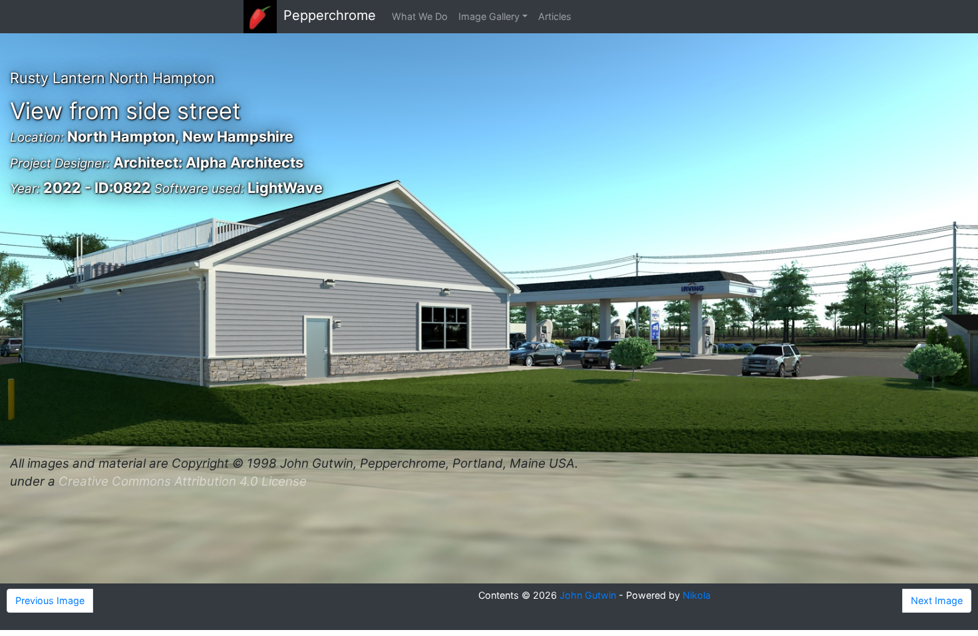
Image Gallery (489, 16)
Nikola (697, 595)
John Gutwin (588, 595)
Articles (554, 16)
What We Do (420, 16)
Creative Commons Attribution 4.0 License (183, 481)
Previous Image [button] (49, 600)
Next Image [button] (937, 600)
